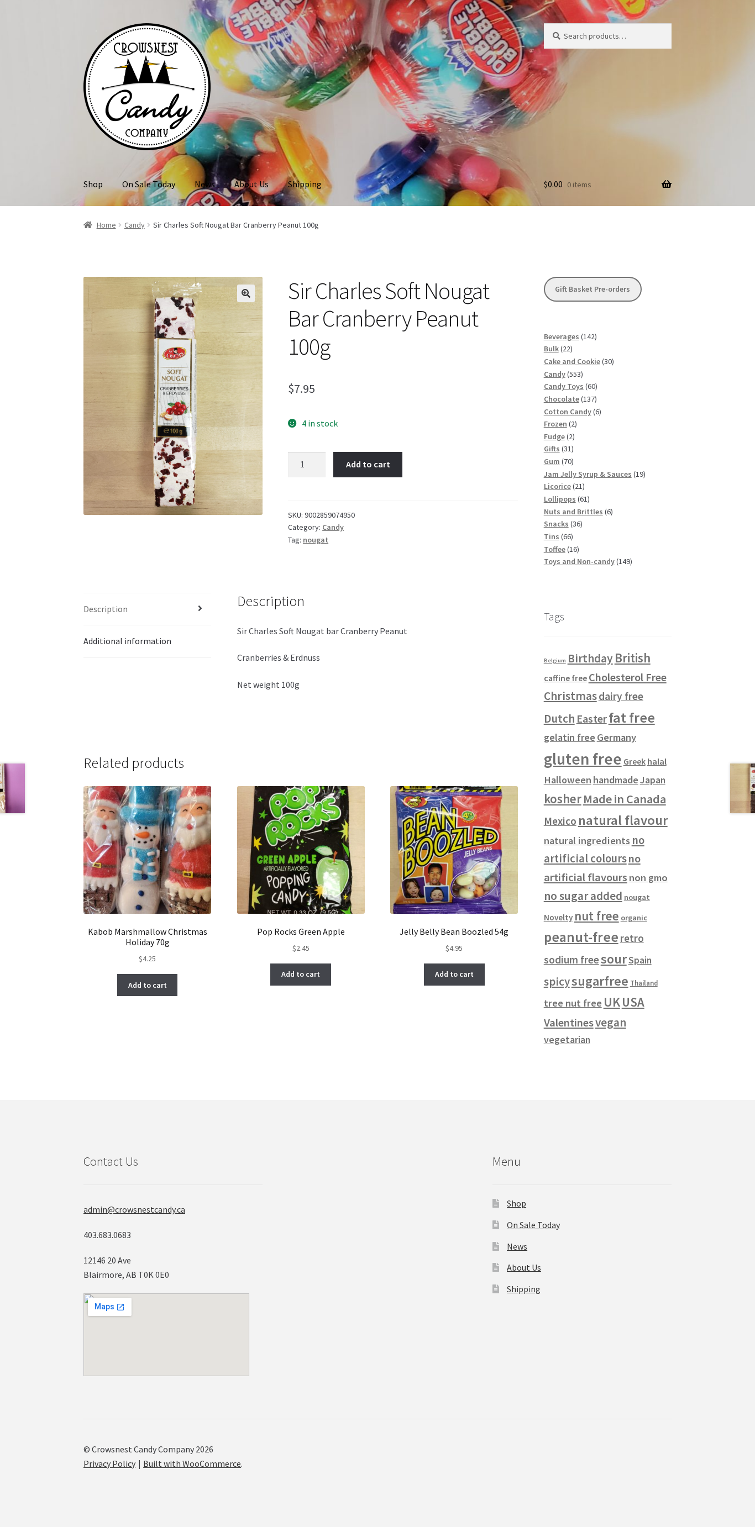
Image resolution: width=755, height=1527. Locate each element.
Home (106, 225)
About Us (251, 183)
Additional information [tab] (127, 640)
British (633, 658)
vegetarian (567, 1040)
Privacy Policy (109, 1463)
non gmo (648, 877)
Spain (640, 960)
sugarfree (600, 980)
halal (657, 761)
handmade (615, 779)
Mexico (560, 821)
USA (633, 1002)
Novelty (558, 917)
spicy (557, 981)
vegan (610, 1022)
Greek (634, 761)
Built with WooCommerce (192, 1463)
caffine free (565, 678)
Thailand (644, 982)
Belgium (555, 660)
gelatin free (569, 737)
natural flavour (623, 820)
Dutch (559, 718)
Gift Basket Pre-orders (592, 289)
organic (634, 918)
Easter (591, 718)
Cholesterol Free (628, 677)
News (205, 183)
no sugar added (583, 895)
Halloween (567, 779)
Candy (134, 225)
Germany (616, 737)
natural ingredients (587, 840)
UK (612, 1001)
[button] (246, 293)
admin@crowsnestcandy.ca (134, 1209)
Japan (652, 780)
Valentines (569, 1022)
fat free (632, 717)
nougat (315, 540)
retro (632, 938)
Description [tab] (105, 608)
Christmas (570, 695)
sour (614, 958)
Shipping (305, 183)
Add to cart (368, 464)
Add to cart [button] (147, 985)
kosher (562, 799)
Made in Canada (624, 799)
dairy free (621, 696)
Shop (93, 183)
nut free (596, 916)
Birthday (590, 658)
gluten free (583, 759)
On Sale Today (148, 183)
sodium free (571, 959)
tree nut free (573, 1003)
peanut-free (581, 937)
